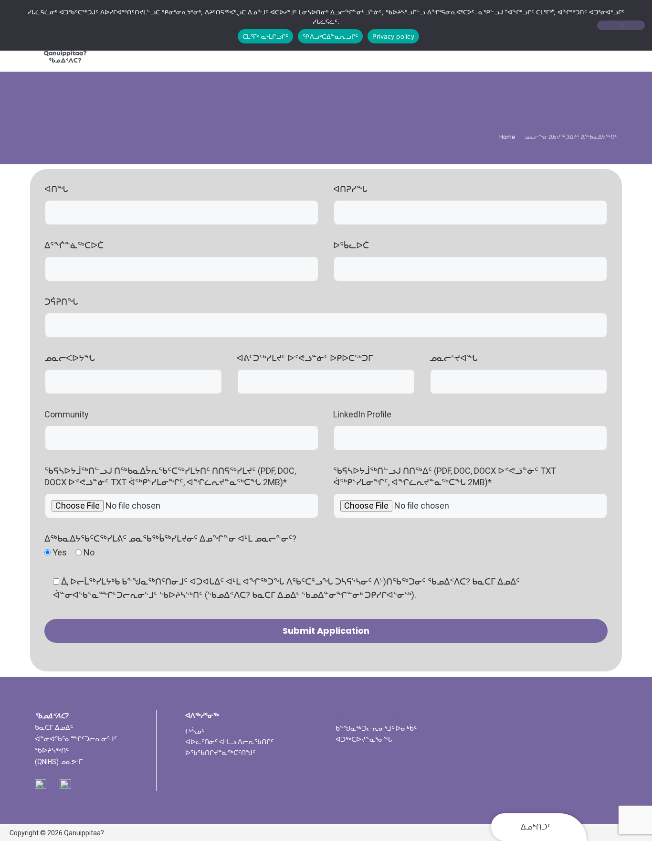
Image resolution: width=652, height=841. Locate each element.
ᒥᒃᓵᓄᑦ (194, 731)
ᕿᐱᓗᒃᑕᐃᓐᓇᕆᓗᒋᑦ (330, 36)
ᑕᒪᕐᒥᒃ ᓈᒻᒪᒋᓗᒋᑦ (265, 36)
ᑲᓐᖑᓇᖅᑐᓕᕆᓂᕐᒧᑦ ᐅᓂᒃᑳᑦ (376, 728)
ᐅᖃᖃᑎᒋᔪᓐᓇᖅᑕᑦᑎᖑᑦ (220, 752)
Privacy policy (393, 36)
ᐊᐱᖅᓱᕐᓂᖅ (202, 715)
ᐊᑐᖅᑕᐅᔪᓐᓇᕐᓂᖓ (364, 739)
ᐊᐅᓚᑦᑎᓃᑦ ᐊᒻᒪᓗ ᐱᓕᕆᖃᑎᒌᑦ (229, 741)
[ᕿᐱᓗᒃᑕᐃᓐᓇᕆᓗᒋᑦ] (621, 25)
